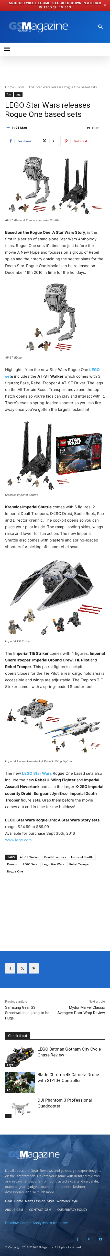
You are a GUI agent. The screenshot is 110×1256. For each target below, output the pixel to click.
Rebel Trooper (79, 864)
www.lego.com (18, 840)
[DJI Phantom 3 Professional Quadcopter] (20, 1107)
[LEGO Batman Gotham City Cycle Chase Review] (20, 1056)
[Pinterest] (34, 968)
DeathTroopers (55, 857)
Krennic (12, 864)
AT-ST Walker (29, 857)
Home (9, 87)
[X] (22, 968)
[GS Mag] (8, 127)
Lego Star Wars (53, 864)
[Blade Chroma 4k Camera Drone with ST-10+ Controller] (20, 1082)
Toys (20, 87)
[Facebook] (10, 968)
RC (8, 1090)
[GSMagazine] (37, 27)
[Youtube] (100, 1239)
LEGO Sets (30, 864)
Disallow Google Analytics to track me (36, 1223)
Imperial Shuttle (82, 857)
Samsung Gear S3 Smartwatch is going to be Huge (27, 1012)
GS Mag (21, 127)
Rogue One (15, 871)
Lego (18, 94)
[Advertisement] (55, 908)
